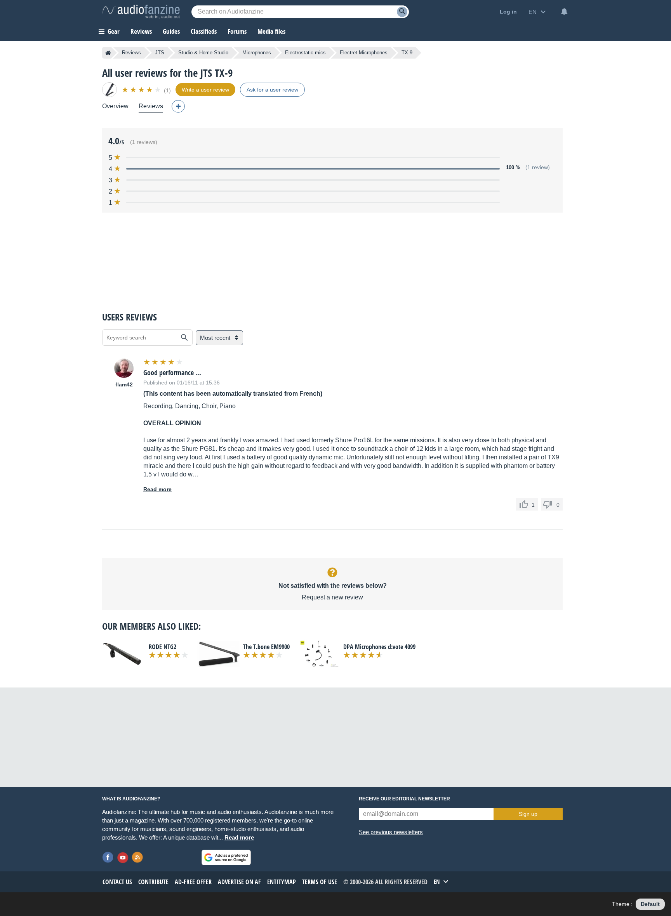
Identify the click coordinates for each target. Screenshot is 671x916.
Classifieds (204, 31)
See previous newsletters (391, 832)
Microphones (256, 52)
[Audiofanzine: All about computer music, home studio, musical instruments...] (141, 12)
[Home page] (108, 53)
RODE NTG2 (162, 646)
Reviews (141, 31)
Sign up (528, 814)
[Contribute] (178, 106)
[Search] (402, 12)
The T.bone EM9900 (266, 646)
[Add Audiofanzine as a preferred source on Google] (226, 857)
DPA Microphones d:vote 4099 (379, 646)
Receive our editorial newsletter (404, 799)
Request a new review (332, 597)
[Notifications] (564, 11)
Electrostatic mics (305, 52)
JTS (159, 52)
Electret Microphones (364, 52)
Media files (271, 31)
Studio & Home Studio (203, 52)
